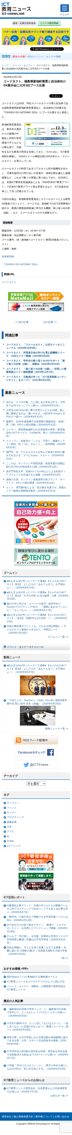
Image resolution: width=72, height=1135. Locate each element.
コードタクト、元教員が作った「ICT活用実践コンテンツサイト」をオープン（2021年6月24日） (36, 378)
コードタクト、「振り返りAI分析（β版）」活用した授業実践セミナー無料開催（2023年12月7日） (36, 370)
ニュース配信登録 (49, 23)
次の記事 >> (50, 322)
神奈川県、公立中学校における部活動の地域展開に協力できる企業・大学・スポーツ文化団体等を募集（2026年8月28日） (37, 1040)
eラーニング (13, 845)
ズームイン (11, 572)
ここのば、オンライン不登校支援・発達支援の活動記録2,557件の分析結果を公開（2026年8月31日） (35, 465)
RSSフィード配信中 (36, 740)
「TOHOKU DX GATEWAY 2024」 (21, 264)
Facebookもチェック (36, 752)
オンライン (13, 802)
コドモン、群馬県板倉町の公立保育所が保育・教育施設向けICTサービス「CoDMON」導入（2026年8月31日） (35, 432)
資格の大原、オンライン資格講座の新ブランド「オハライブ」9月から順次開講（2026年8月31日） (35, 481)
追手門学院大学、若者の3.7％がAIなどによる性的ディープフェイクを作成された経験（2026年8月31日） (36, 473)
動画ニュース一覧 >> (56, 728)
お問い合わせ (62, 1116)
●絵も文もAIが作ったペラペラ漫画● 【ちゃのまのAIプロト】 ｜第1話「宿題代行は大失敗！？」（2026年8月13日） (37, 618)
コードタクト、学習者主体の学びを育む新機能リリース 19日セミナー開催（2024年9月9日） (35, 354)
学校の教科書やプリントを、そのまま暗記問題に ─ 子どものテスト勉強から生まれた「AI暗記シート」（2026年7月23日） (36, 629)
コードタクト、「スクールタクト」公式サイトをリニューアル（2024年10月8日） (35, 346)
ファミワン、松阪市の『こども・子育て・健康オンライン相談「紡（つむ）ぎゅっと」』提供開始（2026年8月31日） (36, 444)
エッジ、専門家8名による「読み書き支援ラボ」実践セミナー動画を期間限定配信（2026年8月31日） (36, 489)
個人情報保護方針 (23, 1116)
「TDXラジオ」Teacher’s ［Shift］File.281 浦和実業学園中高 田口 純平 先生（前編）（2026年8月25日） (37, 702)
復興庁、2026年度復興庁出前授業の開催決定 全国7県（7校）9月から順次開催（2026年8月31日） (35, 423)
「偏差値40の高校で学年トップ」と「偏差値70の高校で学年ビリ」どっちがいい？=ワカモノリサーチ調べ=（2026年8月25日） (36, 1012)
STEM (10, 841)
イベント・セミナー (22, 65)
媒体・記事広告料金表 (24, 23)
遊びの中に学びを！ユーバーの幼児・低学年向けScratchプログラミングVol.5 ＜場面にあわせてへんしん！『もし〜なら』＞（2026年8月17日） (37, 606)
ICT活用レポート (14, 897)
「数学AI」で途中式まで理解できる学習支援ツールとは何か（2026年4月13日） (37, 918)
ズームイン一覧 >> (58, 636)
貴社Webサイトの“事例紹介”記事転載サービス (32, 976)
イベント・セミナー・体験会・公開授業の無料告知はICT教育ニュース (36, 988)
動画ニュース (12, 657)
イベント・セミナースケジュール (25, 646)
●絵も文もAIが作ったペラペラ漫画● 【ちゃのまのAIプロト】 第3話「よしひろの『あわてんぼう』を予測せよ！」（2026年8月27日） (36, 584)
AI (8, 836)
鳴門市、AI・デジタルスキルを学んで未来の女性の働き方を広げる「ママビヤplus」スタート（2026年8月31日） (35, 455)
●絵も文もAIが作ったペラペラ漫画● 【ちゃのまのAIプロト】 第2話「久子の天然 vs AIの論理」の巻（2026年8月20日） (37, 595)
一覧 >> (64, 958)
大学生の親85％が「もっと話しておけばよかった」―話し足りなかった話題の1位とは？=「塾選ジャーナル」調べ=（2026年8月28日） (37, 1026)
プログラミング (15, 817)
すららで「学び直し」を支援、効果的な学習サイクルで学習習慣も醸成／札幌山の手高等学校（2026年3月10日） (37, 939)
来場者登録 (8, 256)
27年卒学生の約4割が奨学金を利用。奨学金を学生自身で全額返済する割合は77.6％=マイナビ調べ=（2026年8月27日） (37, 1054)
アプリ (10, 831)
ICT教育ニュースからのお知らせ (24, 1080)
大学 (9, 826)
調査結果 (12, 822)
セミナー (12, 812)
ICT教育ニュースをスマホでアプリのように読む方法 (36, 981)
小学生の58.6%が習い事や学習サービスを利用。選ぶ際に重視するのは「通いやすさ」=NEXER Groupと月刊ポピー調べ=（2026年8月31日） (35, 413)
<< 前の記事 (22, 322)
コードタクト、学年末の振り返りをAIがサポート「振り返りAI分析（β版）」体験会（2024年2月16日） (35, 362)
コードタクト (9, 282)
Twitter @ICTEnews (36, 764)
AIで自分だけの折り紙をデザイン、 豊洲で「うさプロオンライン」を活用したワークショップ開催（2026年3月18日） (37, 928)
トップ (5, 65)
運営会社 (7, 1116)
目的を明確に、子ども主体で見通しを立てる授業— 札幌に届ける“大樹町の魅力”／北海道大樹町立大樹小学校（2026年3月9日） (37, 950)
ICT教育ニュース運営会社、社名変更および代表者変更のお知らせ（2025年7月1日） (37, 1090)
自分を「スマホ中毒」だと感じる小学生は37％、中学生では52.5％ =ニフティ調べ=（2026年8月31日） (35, 404)
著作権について (43, 1116)
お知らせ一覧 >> (59, 1095)
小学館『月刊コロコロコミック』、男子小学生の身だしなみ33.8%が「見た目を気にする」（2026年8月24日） (37, 1067)
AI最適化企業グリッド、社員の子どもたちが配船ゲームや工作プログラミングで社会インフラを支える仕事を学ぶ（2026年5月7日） (37, 908)
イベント (12, 807)
